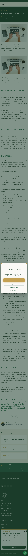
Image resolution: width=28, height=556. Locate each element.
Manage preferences (14, 287)
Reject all (14, 284)
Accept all (14, 280)
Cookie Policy (15, 290)
